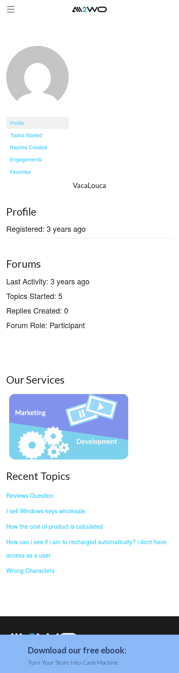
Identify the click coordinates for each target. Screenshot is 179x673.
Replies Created (28, 147)
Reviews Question (30, 495)
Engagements (26, 159)
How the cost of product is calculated (54, 526)
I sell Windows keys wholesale (45, 511)
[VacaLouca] (37, 80)
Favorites (20, 171)
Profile (17, 122)
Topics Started (26, 134)
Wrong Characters (30, 570)
